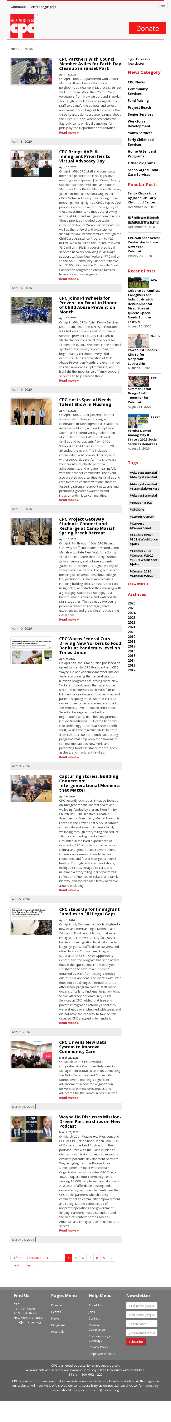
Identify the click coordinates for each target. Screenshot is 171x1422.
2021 (131, 627)
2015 (131, 655)
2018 (131, 641)
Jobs (92, 1312)
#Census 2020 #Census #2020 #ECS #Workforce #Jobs (144, 557)
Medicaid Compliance (97, 1327)
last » (30, 1265)
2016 (131, 651)
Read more (67, 132)
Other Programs (141, 163)
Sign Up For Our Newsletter (139, 61)
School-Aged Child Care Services (143, 172)
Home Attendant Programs (142, 153)
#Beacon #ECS (141, 502)
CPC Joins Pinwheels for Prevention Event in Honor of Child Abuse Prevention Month (88, 305)
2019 (131, 636)
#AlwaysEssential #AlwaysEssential (143, 474)
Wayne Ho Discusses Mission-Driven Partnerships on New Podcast (90, 1121)
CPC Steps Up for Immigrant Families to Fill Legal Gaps (89, 911)
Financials (57, 1331)
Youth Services (140, 133)
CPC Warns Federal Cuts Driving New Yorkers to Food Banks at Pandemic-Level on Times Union (90, 645)
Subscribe (136, 1341)
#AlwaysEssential (143, 495)
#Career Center (142, 516)
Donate (147, 28)
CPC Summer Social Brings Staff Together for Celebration (142, 390)
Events (56, 1312)
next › (17, 1265)
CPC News (136, 82)
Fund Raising (138, 100)
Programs (58, 1325)
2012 (131, 670)
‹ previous (34, 1258)
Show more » (138, 583)
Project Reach (139, 107)
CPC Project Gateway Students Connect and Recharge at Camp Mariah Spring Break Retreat (87, 526)
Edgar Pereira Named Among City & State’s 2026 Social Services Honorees (144, 430)
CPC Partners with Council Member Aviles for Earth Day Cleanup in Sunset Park (90, 63)
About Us (95, 1305)
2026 (131, 603)
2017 (131, 646)
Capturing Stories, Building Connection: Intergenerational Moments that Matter (90, 783)
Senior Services (140, 114)
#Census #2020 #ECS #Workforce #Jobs (144, 539)
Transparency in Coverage (100, 1338)
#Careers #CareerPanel (140, 525)
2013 (131, 665)
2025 (131, 608)
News (55, 1318)
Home (14, 48)
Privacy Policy (98, 1347)
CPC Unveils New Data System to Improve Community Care (83, 1046)
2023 (131, 617)
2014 (131, 660)
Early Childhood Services (141, 142)
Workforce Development (139, 123)
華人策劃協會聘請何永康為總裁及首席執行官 (143, 220)
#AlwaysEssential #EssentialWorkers (144, 486)
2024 (131, 613)
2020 (131, 632)
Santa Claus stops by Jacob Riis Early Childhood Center (142, 197)
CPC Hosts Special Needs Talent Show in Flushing (85, 402)
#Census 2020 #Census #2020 (141, 573)
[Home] (25, 26)
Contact (94, 1318)
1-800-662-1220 (90, 1374)
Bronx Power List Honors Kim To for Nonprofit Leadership (144, 349)
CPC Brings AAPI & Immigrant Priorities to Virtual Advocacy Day (85, 156)
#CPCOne (137, 509)
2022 (131, 622)
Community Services (138, 91)
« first (17, 1258)
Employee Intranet (102, 1354)
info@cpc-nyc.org (27, 1322)
